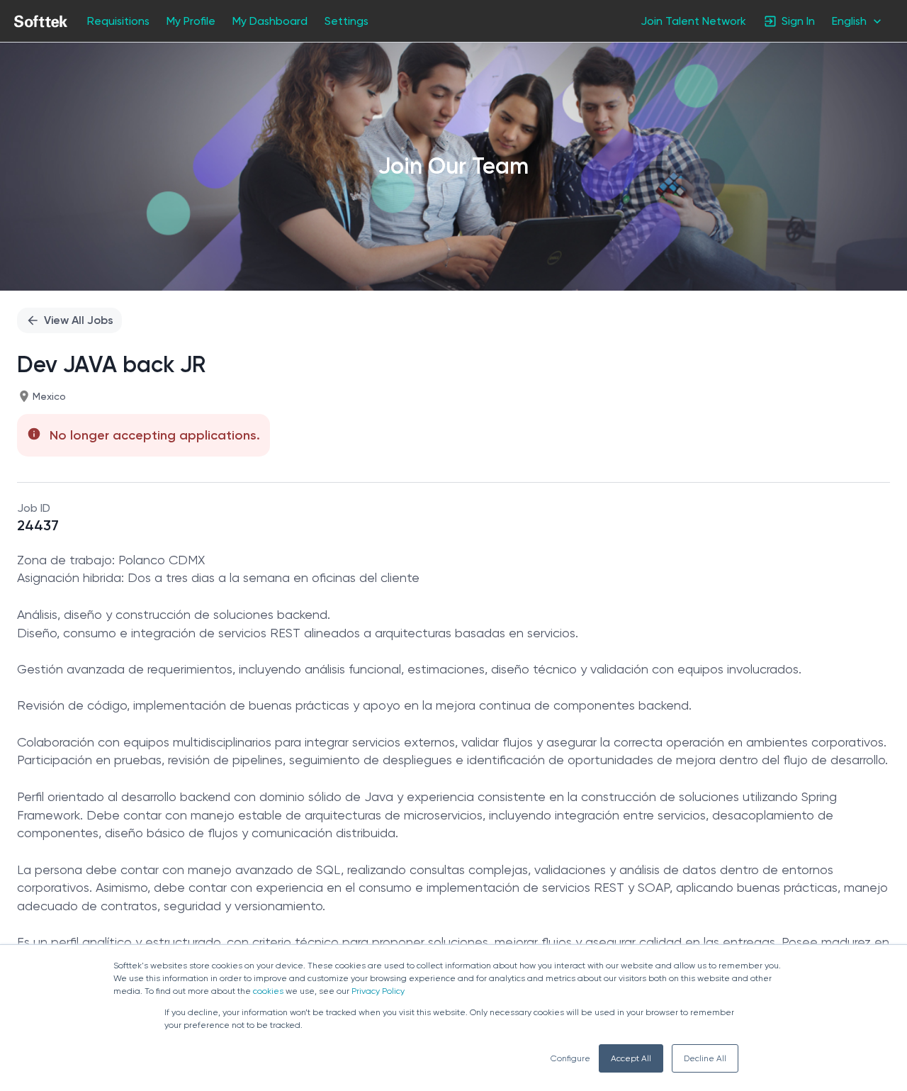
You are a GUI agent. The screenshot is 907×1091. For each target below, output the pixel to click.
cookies (268, 991)
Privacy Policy (378, 991)
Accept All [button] (631, 1058)
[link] (40, 21)
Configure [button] (570, 1058)
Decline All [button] (705, 1058)
